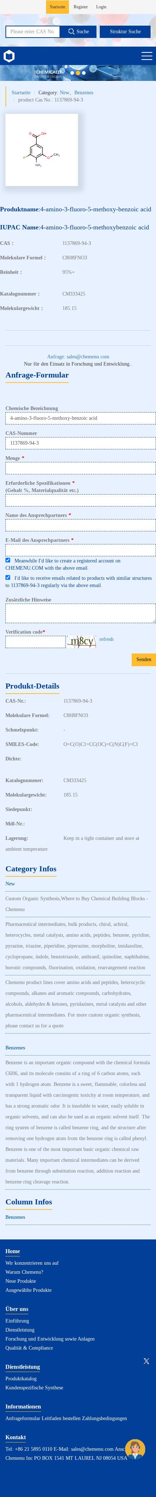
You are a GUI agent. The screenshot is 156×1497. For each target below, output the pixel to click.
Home (12, 1251)
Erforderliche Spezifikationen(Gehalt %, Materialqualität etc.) (42, 486)
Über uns (16, 1309)
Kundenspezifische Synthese (34, 1387)
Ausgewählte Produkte (28, 1290)
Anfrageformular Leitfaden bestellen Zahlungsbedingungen (66, 1418)
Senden (143, 659)
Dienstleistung (19, 1330)
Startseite (57, 6)
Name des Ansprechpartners (38, 515)
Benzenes (83, 92)
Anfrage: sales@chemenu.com (78, 356)
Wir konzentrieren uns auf (32, 1263)
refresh (106, 639)
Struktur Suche (125, 31)
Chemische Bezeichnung (31, 408)
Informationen (23, 1406)
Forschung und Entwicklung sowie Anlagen (50, 1339)
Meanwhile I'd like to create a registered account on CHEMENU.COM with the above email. (62, 564)
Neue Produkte (20, 1281)
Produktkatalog (21, 1378)
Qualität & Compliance (29, 1348)
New (64, 92)
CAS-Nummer (21, 433)
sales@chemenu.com (92, 1449)
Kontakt (15, 1437)
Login (101, 6)
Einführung (17, 1321)
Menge (14, 458)
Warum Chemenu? (24, 1272)
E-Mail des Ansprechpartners (39, 540)
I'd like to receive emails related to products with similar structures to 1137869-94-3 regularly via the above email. (78, 581)
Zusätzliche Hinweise (28, 600)
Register (81, 6)
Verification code (25, 632)
